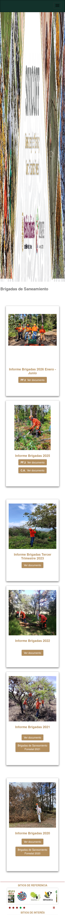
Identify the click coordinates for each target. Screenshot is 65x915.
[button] (32, 380)
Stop (54, 908)
